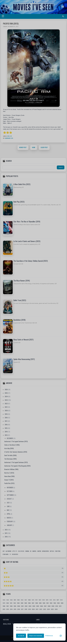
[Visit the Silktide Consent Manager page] (61, 636)
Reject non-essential (35, 635)
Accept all (21, 635)
